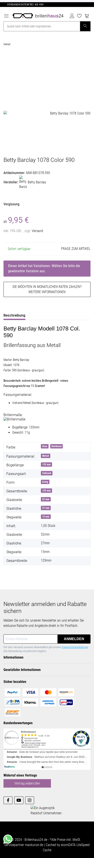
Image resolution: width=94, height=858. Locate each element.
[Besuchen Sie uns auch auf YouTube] (18, 800)
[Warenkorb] (87, 15)
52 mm (45, 499)
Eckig (45, 481)
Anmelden (74, 639)
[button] (72, 15)
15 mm (45, 516)
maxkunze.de (34, 845)
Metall (45, 455)
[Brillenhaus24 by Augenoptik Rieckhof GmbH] (38, 15)
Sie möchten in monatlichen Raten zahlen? (47, 289)
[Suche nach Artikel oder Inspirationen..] (85, 26)
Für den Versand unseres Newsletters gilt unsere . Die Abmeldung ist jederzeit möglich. (46, 649)
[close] (86, 60)
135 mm (46, 464)
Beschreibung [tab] (14, 315)
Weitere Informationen (47, 292)
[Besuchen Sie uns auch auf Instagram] (29, 800)
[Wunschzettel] (79, 15)
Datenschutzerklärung (75, 647)
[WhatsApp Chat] (7, 839)
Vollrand (46, 473)
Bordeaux (57, 446)
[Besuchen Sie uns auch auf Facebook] (7, 800)
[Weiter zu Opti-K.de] (48, 810)
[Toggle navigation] (6, 14)
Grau (44, 446)
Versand (37, 231)
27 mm (45, 507)
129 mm (46, 490)
